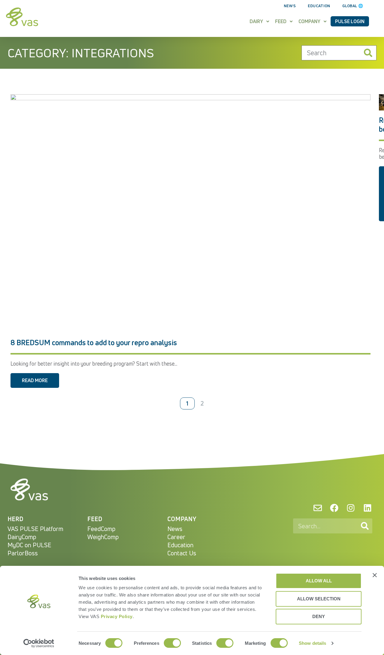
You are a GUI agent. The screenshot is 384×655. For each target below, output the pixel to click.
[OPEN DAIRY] (268, 21)
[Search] (368, 53)
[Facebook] (334, 507)
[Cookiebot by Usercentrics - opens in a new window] (39, 643)
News (290, 5)
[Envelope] (317, 507)
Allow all (319, 580)
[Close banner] (375, 575)
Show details (312, 643)
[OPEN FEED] (291, 21)
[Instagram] (350, 507)
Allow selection (318, 598)
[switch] (172, 643)
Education (319, 5)
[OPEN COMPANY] (325, 21)
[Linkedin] (367, 507)
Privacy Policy (117, 616)
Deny (318, 616)
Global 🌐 (352, 5)
